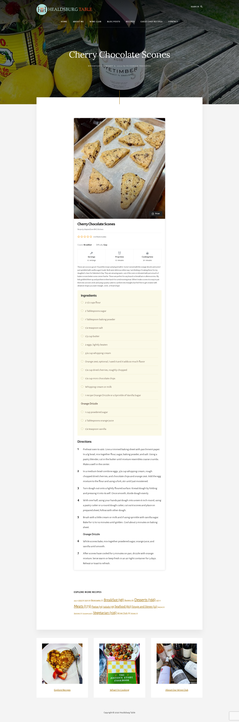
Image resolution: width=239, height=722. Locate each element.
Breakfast (94, 66)
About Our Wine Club (176, 690)
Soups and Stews (144, 606)
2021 (76, 600)
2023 (88, 600)
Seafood (123, 606)
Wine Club (123, 613)
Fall (158, 600)
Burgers (129, 600)
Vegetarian (105, 613)
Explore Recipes (62, 690)
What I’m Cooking (119, 690)
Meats (82, 606)
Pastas (97, 606)
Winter (134, 613)
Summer (78, 613)
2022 (81, 600)
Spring (161, 607)
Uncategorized (88, 613)
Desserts (145, 600)
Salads (108, 606)
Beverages (97, 600)
